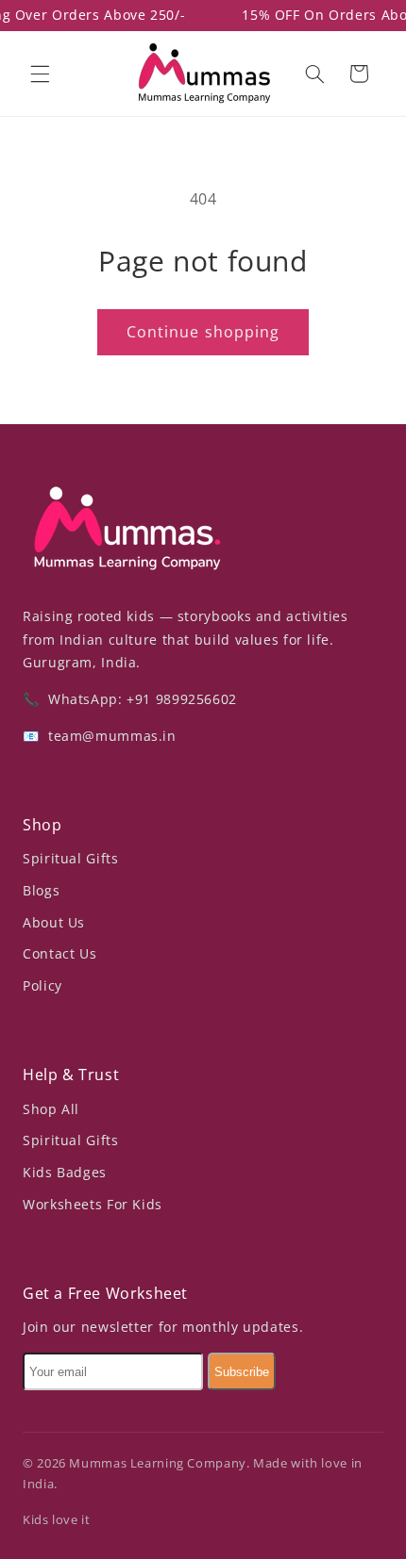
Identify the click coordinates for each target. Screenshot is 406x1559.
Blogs (41, 890)
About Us (54, 922)
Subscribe (241, 1372)
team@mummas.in (109, 736)
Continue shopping (203, 331)
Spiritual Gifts (70, 858)
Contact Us (59, 953)
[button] (39, 73)
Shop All (51, 1109)
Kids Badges (65, 1172)
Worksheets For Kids (92, 1204)
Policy (42, 985)
